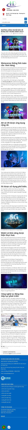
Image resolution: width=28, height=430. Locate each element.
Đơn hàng (10, 65)
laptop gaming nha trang (10, 346)
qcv (4, 33)
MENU (4, 25)
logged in (10, 353)
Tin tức (8, 33)
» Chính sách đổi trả (5, 391)
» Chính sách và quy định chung (7, 388)
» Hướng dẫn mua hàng (6, 395)
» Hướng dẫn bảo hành (6, 402)
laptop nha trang (4, 347)
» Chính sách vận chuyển (6, 393)
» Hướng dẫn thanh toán (6, 400)
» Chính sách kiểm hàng (6, 397)
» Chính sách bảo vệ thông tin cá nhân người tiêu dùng (12, 386)
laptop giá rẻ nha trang (21, 346)
